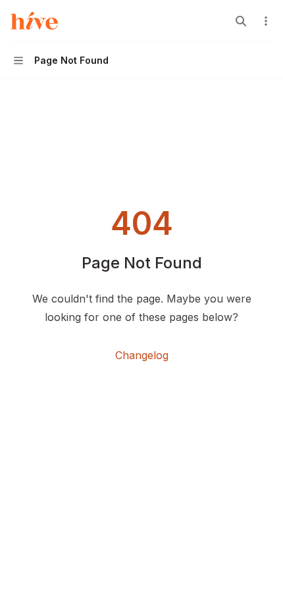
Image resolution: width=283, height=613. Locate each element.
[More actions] (265, 21)
